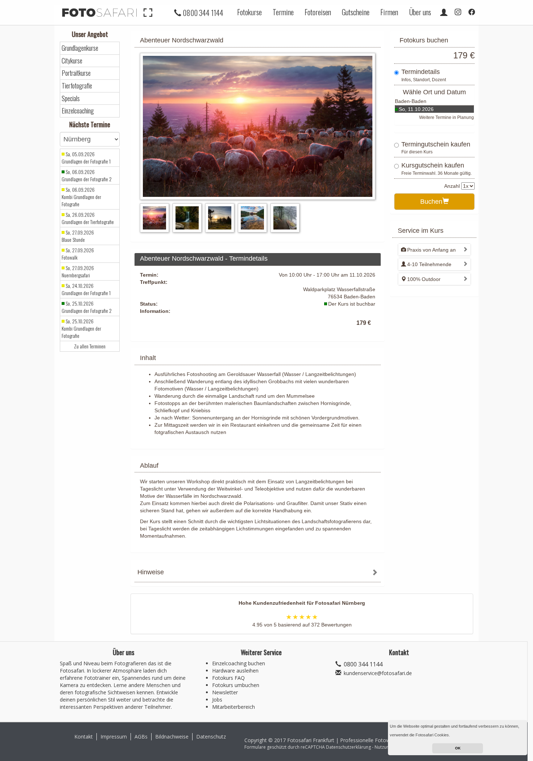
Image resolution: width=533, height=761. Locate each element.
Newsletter (225, 692)
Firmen (389, 12)
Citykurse (72, 60)
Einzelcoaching (78, 110)
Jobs (217, 699)
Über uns (420, 12)
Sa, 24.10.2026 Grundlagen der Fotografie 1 (86, 289)
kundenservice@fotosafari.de (378, 673)
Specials (71, 98)
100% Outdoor (424, 279)
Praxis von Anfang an (431, 250)
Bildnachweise (172, 736)
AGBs (141, 736)
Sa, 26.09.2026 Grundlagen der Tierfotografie (88, 218)
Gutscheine (355, 12)
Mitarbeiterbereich (233, 706)
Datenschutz (211, 736)
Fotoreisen (318, 12)
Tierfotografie (77, 85)
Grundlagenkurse (80, 48)
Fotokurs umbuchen (235, 685)
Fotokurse (249, 12)
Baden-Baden (410, 101)
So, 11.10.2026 (416, 109)
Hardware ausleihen (235, 670)
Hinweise (150, 572)
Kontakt (83, 736)
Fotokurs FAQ (228, 677)
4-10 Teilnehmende (429, 264)
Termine (283, 12)
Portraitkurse (76, 73)
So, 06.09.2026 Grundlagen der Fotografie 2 (87, 175)
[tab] (258, 573)
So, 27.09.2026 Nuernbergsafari (78, 271)
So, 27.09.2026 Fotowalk (78, 254)
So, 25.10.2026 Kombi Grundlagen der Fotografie (81, 328)
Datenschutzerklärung (348, 747)
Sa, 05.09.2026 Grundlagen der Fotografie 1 (86, 157)
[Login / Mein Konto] (444, 12)
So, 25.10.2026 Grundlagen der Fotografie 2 (87, 307)
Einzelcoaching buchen (238, 663)
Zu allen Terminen (90, 346)
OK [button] (457, 748)
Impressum (113, 736)
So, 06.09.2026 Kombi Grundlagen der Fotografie (81, 197)
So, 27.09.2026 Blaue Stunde (78, 236)
